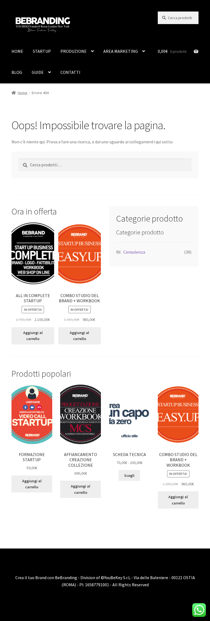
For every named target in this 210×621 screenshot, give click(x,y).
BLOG (16, 72)
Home (22, 92)
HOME (17, 51)
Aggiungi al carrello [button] (33, 335)
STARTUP (42, 51)
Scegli (129, 475)
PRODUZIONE (73, 51)
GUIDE (38, 72)
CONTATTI (70, 72)
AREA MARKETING (120, 51)
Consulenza (134, 252)
